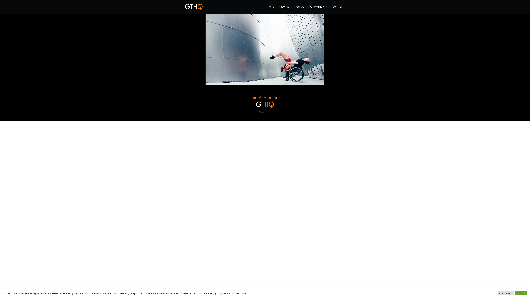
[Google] (265, 97)
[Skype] (275, 97)
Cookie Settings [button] (505, 293)
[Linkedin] (254, 97)
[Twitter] (270, 97)
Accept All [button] (521, 293)
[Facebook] (259, 97)
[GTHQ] (265, 104)
